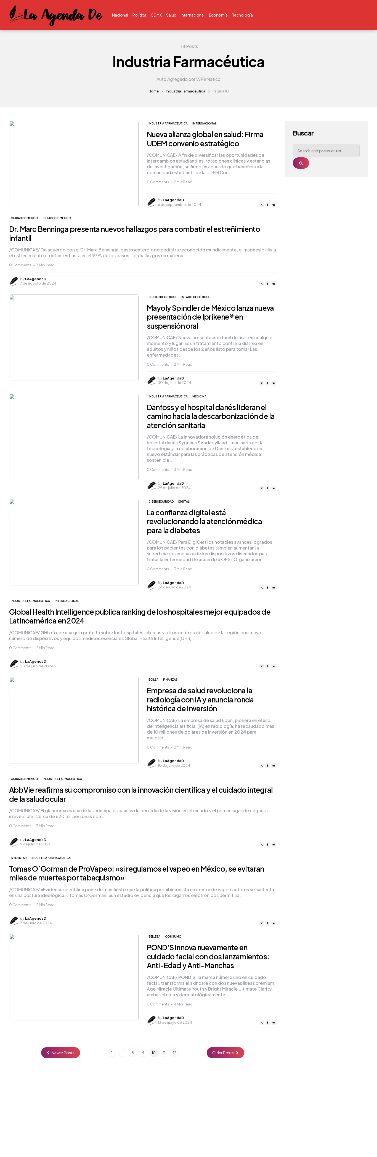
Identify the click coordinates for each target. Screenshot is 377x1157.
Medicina (199, 396)
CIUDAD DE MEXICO (24, 218)
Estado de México (57, 218)
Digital (183, 501)
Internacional (204, 123)
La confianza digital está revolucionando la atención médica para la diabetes (204, 521)
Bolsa (153, 679)
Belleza (154, 936)
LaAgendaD (173, 200)
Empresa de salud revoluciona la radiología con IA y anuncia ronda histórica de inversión (200, 699)
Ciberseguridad (161, 501)
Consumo (173, 936)
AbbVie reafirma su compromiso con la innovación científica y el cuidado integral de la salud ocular (141, 794)
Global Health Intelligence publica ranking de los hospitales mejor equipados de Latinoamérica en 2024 (139, 616)
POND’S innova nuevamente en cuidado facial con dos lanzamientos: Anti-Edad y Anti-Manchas (208, 956)
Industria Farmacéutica (185, 91)
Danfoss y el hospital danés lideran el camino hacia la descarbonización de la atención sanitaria (211, 416)
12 (174, 1052)
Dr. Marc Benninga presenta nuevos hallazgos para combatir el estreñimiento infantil (134, 233)
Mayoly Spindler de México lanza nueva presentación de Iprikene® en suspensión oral (210, 316)
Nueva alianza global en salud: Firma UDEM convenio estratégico (205, 139)
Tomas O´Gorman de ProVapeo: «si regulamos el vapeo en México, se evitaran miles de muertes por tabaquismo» (136, 873)
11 (164, 1052)
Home (153, 91)
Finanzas (170, 679)
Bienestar (19, 857)
